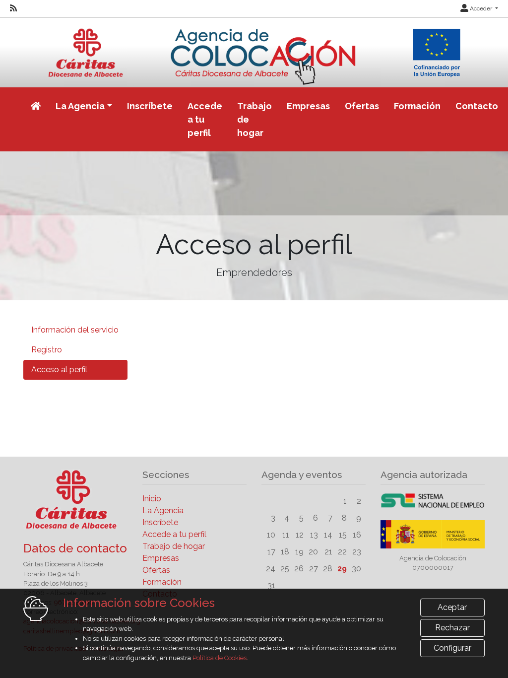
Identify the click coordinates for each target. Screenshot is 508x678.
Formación (417, 106)
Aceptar (452, 607)
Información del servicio (75, 330)
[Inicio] (254, 51)
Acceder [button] (481, 8)
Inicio (151, 498)
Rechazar (452, 627)
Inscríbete (150, 106)
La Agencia (163, 510)
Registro (46, 349)
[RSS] (13, 8)
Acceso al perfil (59, 369)
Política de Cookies (219, 658)
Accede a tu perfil (205, 119)
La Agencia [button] (80, 106)
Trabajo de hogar (254, 119)
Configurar (452, 648)
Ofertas (362, 106)
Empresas (308, 106)
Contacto (476, 106)
